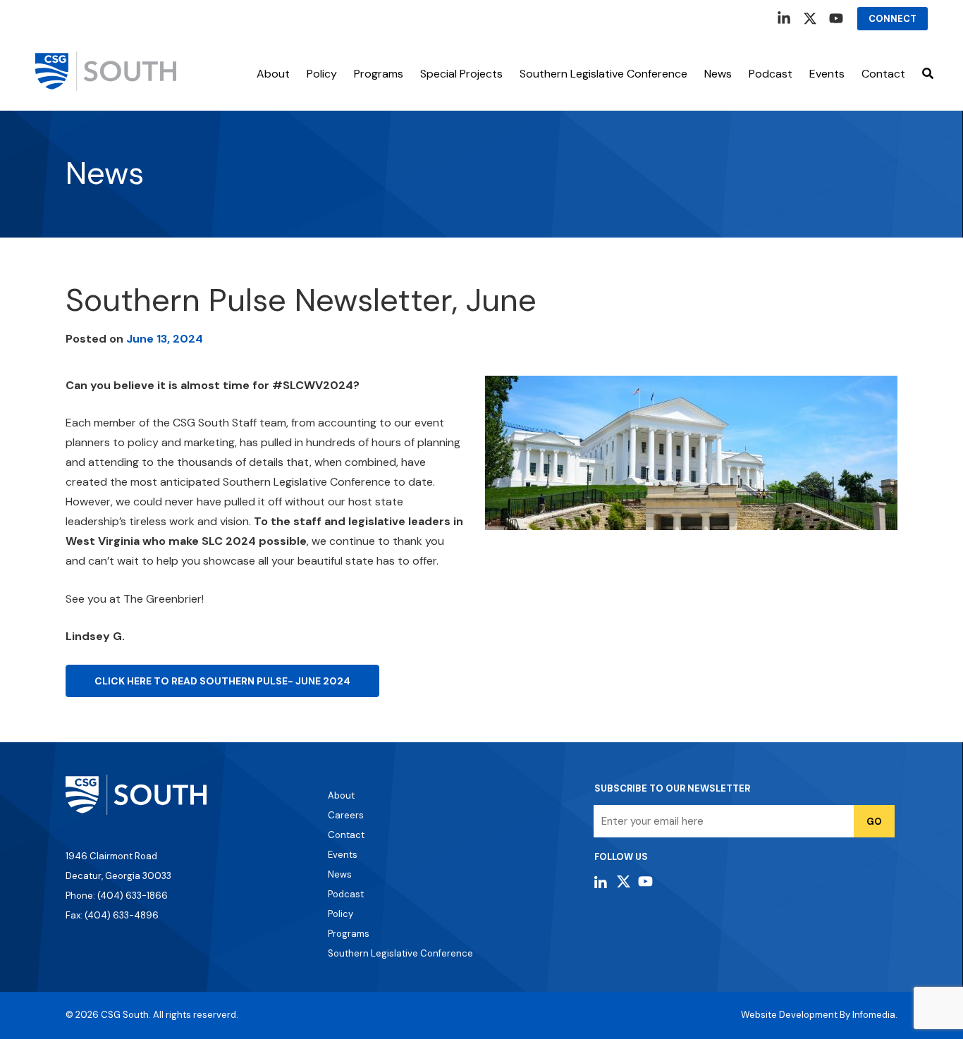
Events (342, 855)
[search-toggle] (928, 74)
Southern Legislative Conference (603, 73)
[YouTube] (836, 18)
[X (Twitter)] (810, 18)
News (718, 73)
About (273, 73)
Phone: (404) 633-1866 (117, 896)
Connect (892, 19)
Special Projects (461, 73)
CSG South (125, 1015)
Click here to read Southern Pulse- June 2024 (222, 681)
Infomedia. (874, 1015)
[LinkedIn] (784, 18)
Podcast (770, 73)
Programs (378, 73)
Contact (883, 73)
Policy (322, 73)
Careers (346, 815)
